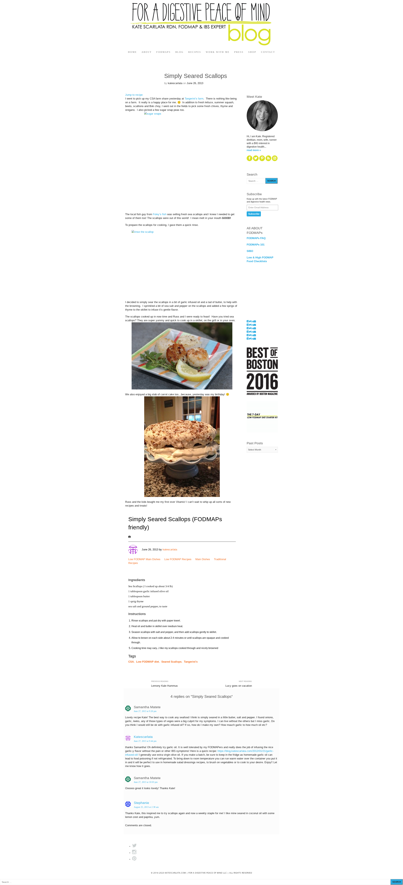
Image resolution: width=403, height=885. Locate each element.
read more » (254, 150)
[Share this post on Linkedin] (252, 321)
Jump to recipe (134, 94)
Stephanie (141, 803)
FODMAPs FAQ (256, 238)
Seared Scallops (171, 661)
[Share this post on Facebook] (248, 321)
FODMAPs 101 (255, 244)
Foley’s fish (159, 214)
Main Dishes (202, 559)
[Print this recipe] (129, 536)
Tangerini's (191, 661)
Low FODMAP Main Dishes (144, 559)
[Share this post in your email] (254, 321)
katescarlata (175, 83)
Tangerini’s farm (194, 98)
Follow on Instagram (257, 318)
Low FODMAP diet (147, 661)
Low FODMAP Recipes (177, 559)
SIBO (250, 251)
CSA (131, 661)
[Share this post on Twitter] (250, 321)
